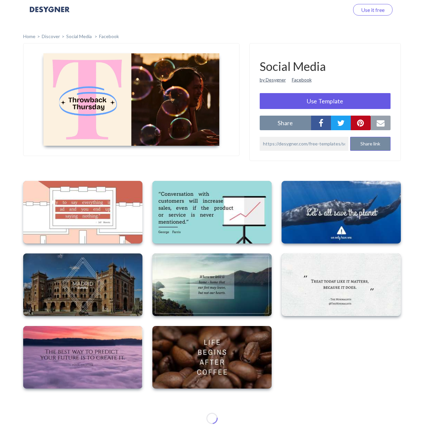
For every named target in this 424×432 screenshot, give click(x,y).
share (285, 123)
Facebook (109, 36)
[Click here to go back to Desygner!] (50, 14)
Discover (51, 36)
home (29, 36)
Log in (334, 10)
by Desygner (273, 79)
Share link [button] (370, 143)
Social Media (79, 36)
